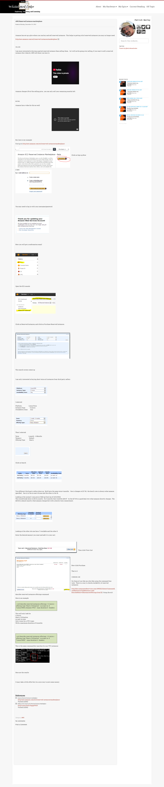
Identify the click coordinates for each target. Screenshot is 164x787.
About (98, 6)
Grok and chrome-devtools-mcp (134, 90)
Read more (134, 84)
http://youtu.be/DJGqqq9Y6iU (28, 705)
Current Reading (137, 6)
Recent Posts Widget (123, 123)
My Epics (122, 6)
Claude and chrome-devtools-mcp (135, 81)
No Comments (129, 111)
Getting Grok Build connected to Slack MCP (137, 106)
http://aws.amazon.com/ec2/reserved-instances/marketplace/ (36, 39)
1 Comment (129, 85)
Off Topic (150, 6)
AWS (22, 717)
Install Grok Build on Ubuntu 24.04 (135, 115)
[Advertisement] (65, 771)
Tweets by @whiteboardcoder (128, 48)
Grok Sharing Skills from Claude (134, 98)
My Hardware (109, 6)
